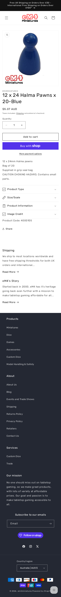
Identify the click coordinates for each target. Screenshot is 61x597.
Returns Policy (15, 414)
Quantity (6, 119)
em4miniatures (25, 591)
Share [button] (9, 228)
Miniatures (12, 327)
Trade (10, 463)
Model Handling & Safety (20, 364)
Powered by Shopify (41, 591)
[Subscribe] (50, 523)
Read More (8, 271)
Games (10, 342)
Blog (9, 392)
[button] (6, 17)
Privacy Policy (15, 421)
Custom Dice (14, 357)
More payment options (30, 154)
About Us (12, 384)
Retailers (11, 428)
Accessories (13, 349)
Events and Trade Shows (20, 399)
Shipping (20, 113)
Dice (9, 335)
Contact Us (13, 436)
